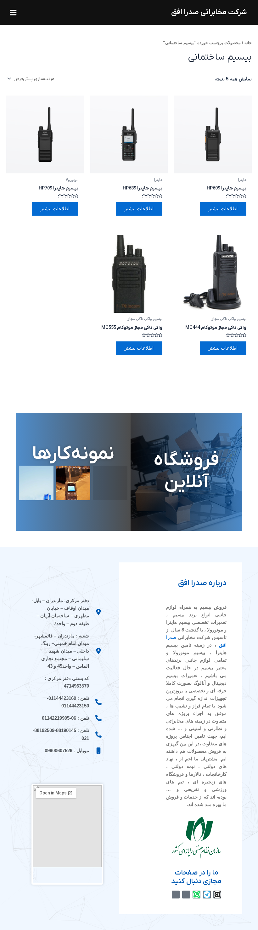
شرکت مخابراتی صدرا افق (209, 12)
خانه (248, 42)
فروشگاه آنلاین (186, 471)
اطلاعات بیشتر (223, 208)
